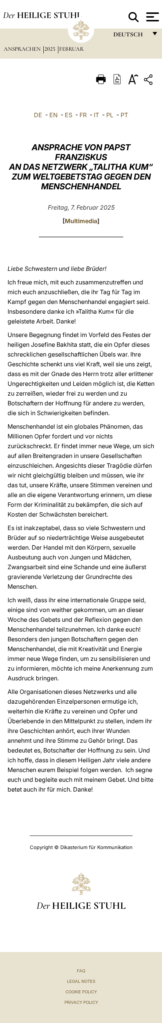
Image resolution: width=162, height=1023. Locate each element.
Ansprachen (23, 48)
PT (124, 115)
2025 (50, 48)
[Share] (149, 81)
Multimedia (81, 221)
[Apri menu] (151, 17)
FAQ (81, 970)
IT (96, 115)
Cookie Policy (81, 991)
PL (109, 115)
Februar (71, 48)
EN (53, 115)
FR (83, 115)
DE (38, 115)
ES (68, 115)
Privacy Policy (81, 1002)
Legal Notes (81, 981)
